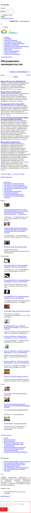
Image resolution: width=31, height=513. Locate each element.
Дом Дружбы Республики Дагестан (14, 463)
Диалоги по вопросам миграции (13, 194)
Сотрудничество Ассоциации (13, 41)
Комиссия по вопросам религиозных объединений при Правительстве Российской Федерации (15, 449)
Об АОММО (8, 38)
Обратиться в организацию (12, 54)
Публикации (8, 189)
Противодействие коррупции (12, 48)
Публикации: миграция (11, 193)
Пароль (3, 11)
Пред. (9, 174)
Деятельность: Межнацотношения (14, 43)
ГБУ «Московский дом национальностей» (16, 467)
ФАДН (6, 438)
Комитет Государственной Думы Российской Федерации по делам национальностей (14, 444)
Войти (6, 27)
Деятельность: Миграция (11, 45)
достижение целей (6, 57)
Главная (6, 37)
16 (17, 174)
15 (16, 174)
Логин (3, 8)
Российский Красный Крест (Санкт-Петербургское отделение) (14, 465)
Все (23, 174)
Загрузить (19, 89)
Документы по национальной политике (16, 186)
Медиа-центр (8, 49)
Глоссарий (7, 182)
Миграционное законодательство (14, 183)
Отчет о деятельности (10, 52)
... (12, 174)
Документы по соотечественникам (14, 185)
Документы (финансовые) (11, 51)
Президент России (9, 441)
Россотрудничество (10, 439)
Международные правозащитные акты (15, 188)
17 (19, 174)
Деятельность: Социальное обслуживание (16, 46)
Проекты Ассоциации (10, 40)
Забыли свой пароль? (7, 18)
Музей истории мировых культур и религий (17, 461)
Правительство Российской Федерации (15, 452)
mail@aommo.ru (24, 21)
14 (14, 174)
